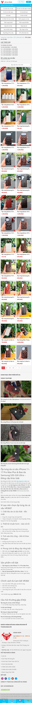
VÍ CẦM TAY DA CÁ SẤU (8, 19)
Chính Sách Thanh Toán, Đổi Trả (10, 661)
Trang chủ (3, 37)
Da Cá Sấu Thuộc (8, 29)
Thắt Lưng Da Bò (8, 22)
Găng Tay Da (24, 26)
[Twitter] (9, 678)
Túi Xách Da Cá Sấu (8, 8)
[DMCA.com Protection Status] (5, 691)
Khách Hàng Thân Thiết (8, 672)
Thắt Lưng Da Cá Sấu (23, 19)
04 (13, 368)
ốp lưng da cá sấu (22, 481)
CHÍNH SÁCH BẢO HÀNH (8, 667)
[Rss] (2, 678)
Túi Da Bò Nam (24, 12)
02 (6, 368)
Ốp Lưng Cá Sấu (24, 29)
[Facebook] (6, 678)
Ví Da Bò (8, 15)
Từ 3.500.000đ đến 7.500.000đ (9, 55)
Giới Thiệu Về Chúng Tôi (8, 658)
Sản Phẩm (21, 2)
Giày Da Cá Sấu (8, 26)
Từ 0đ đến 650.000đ (6, 45)
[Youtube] (12, 678)
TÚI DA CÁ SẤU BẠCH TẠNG (24, 8)
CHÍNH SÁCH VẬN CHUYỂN (9, 669)
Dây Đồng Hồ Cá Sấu (8, 33)
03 (10, 368)
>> (19, 368)
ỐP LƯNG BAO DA (23, 33)
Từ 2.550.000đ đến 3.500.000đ (9, 53)
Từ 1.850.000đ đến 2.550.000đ (9, 51)
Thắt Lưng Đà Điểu (24, 22)
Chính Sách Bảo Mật (7, 664)
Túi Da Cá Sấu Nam (8, 12)
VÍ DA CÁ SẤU (23, 15)
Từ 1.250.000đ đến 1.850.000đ (9, 49)
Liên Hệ (4, 656)
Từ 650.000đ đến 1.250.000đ (9, 47)
